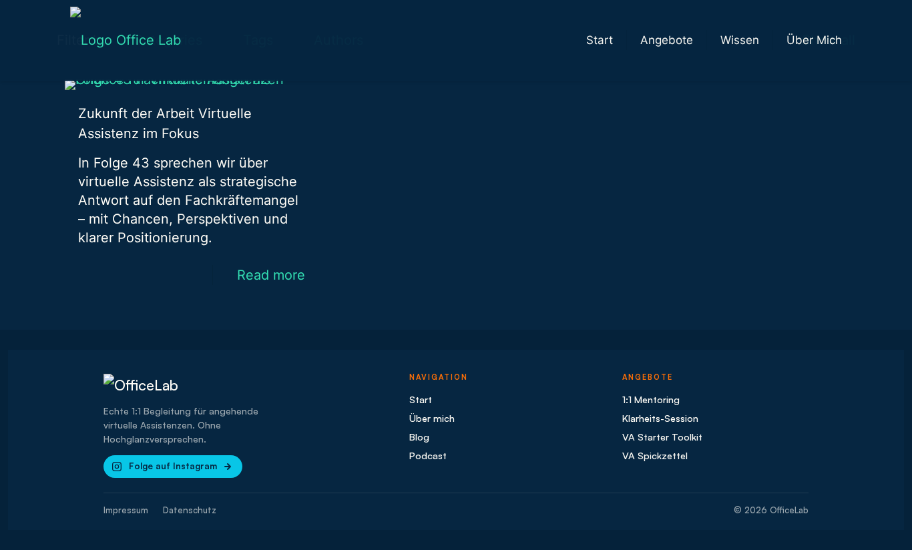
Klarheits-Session (660, 418)
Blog (419, 437)
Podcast (428, 455)
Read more (271, 275)
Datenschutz (189, 510)
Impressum (125, 510)
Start (420, 399)
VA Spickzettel (655, 455)
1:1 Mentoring (651, 399)
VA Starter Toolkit (662, 437)
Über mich (432, 418)
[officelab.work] (125, 40)
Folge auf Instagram (173, 466)
